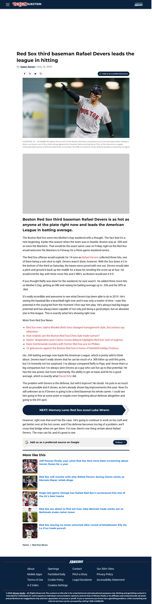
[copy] (41, 74)
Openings (53, 568)
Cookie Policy (56, 579)
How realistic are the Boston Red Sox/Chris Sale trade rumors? (63, 335)
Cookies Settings (58, 585)
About (30, 568)
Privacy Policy (105, 574)
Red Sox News (40, 545)
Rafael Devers (90, 257)
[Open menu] (8, 4)
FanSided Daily (56, 574)
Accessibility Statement (111, 579)
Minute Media (19, 593)
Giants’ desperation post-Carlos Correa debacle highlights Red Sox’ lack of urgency (74, 339)
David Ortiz (65, 376)
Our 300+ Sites (105, 568)
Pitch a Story (79, 574)
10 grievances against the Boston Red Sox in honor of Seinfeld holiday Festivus (72, 348)
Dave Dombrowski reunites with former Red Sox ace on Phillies (63, 344)
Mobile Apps (34, 574)
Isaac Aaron (27, 66)
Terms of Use (35, 579)
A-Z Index (33, 585)
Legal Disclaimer (82, 579)
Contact (77, 568)
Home (26, 545)
